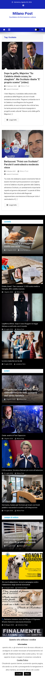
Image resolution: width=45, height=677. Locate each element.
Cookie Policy (22, 660)
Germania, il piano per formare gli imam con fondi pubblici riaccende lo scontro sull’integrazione (21, 506)
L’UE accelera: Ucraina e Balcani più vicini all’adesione (22, 470)
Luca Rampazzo (25, 250)
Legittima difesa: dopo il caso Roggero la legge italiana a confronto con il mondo (20, 325)
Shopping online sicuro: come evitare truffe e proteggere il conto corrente (19, 243)
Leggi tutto (13, 120)
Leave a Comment (12, 89)
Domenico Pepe (22, 588)
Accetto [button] (18, 674)
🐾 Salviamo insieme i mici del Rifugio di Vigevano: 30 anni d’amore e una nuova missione (21, 620)
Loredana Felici (21, 364)
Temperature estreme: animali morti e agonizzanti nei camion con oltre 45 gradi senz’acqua (20, 539)
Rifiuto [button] (27, 674)
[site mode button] (37, 29)
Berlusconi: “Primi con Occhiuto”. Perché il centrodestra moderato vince (21, 164)
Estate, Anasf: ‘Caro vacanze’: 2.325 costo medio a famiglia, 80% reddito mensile (21, 287)
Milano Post (23, 13)
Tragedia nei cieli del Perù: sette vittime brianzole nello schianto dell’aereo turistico (21, 392)
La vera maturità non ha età (12, 361)
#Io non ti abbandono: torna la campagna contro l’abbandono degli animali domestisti (20, 583)
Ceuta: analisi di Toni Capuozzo (14, 435)
